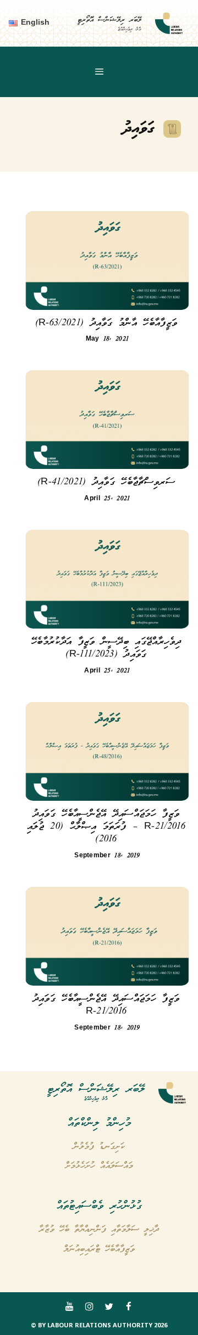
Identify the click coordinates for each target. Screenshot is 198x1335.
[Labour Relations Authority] (169, 24)
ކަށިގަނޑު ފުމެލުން (99, 1146)
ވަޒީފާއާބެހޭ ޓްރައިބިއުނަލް (99, 1249)
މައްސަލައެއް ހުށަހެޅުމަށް (99, 1166)
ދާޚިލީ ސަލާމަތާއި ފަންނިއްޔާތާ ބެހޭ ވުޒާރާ (99, 1229)
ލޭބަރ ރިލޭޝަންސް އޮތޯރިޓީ (109, 20)
